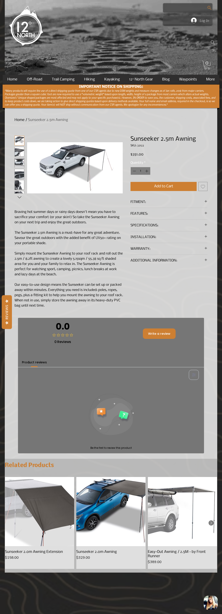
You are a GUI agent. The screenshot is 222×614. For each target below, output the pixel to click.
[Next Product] (211, 523)
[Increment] (147, 171)
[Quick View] (39, 511)
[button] (207, 65)
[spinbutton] (140, 171)
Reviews (6, 312)
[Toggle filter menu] (194, 375)
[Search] (212, 42)
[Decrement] (134, 171)
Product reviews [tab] (34, 362)
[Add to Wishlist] (202, 186)
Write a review (159, 333)
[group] (111, 523)
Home (19, 120)
